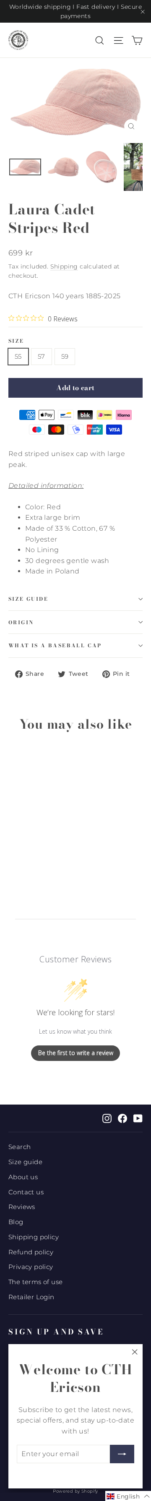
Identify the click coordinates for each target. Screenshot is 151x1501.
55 (18, 356)
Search (19, 1147)
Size (16, 341)
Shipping (64, 266)
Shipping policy (33, 1237)
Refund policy (30, 1252)
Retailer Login (31, 1297)
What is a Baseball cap (55, 645)
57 (41, 356)
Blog (15, 1222)
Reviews (21, 1207)
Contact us (26, 1192)
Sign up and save (56, 1331)
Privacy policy (30, 1267)
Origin (21, 622)
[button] (128, 1496)
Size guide (28, 599)
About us (23, 1177)
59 (65, 356)
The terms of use (35, 1282)
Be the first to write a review (75, 1053)
